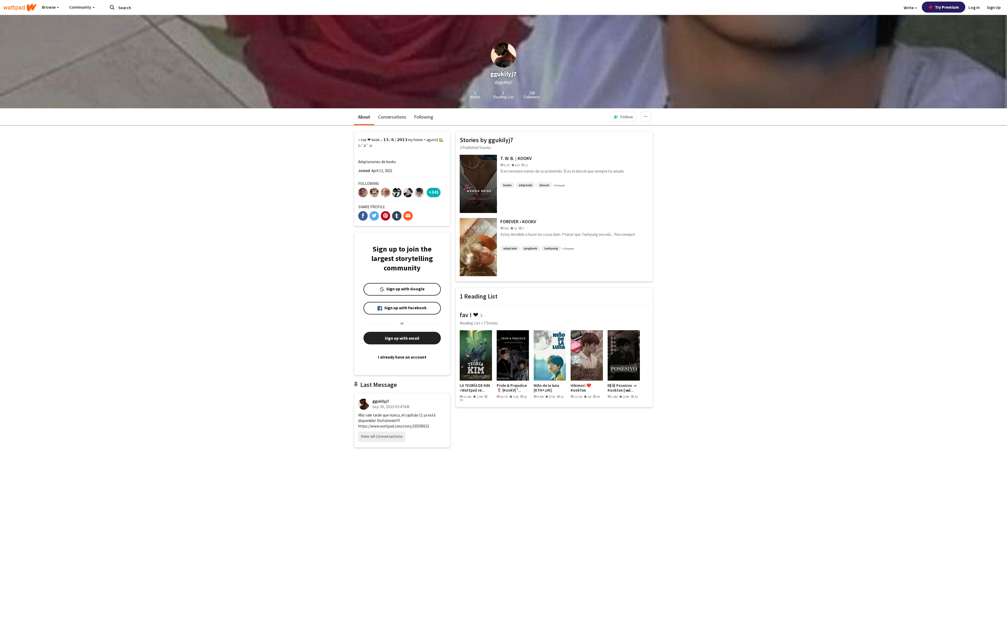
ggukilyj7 (380, 401)
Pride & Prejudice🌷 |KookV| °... (512, 387)
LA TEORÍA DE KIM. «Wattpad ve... (475, 387)
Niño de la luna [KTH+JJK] (546, 387)
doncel (544, 185)
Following (423, 117)
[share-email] (408, 216)
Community (80, 7)
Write (909, 7)
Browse (49, 7)
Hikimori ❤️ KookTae (581, 387)
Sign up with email (402, 338)
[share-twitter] (374, 216)
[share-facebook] (363, 216)
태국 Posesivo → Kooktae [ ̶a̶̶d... (622, 387)
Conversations (392, 117)
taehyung (551, 248)
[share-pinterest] (385, 216)
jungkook (530, 248)
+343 (433, 192)
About (364, 117)
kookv (507, 185)
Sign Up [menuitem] (994, 7)
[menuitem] (623, 116)
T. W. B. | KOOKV (516, 158)
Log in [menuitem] (974, 7)
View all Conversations (382, 436)
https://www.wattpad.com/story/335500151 (393, 426)
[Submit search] (112, 7)
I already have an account (402, 357)
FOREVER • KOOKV (518, 221)
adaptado (525, 185)
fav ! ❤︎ (469, 315)
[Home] (19, 8)
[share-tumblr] (396, 216)
